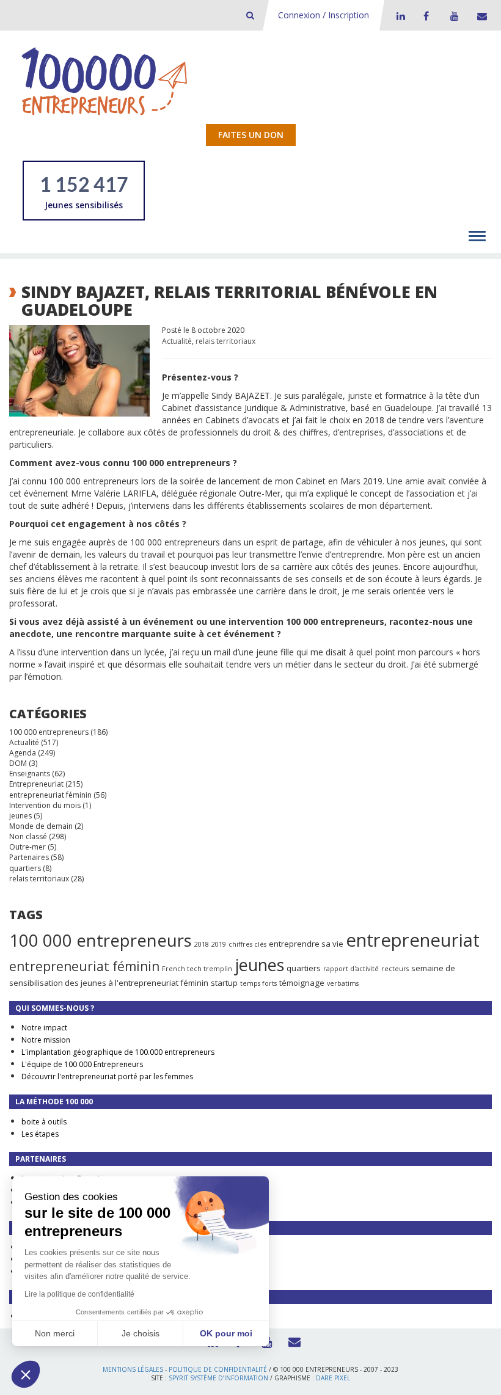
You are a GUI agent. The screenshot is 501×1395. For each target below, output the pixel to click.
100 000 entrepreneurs (49, 732)
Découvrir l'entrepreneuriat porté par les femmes (107, 1076)
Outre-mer (27, 847)
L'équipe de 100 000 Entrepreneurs (82, 1064)
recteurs (395, 968)
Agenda (22, 753)
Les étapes (40, 1134)
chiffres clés (247, 944)
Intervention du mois (45, 805)
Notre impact (44, 1027)
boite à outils (44, 1121)
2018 (201, 944)
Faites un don (250, 134)
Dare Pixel (333, 1378)
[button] (25, 1374)
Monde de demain (41, 826)
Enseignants (29, 773)
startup (224, 982)
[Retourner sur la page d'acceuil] (104, 81)
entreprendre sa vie (306, 943)
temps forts (258, 983)
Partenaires (29, 857)
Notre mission (45, 1040)
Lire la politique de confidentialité (79, 1294)
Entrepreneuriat (36, 784)
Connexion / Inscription (323, 15)
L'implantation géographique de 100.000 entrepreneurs (117, 1052)
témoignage (301, 982)
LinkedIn (399, 16)
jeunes (20, 815)
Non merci (55, 1333)
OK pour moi (226, 1333)
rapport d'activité (351, 968)
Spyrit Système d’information (218, 1378)
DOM (18, 763)
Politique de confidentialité (218, 1369)
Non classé (28, 836)
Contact (479, 16)
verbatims (343, 983)
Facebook (426, 16)
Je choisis (140, 1333)
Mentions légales (133, 1369)
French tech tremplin (197, 968)
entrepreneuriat (413, 940)
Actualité (177, 341)
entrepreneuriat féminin (50, 795)
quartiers (25, 868)
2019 (218, 944)
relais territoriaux (225, 341)
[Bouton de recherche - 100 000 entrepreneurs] (250, 15)
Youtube (453, 16)
